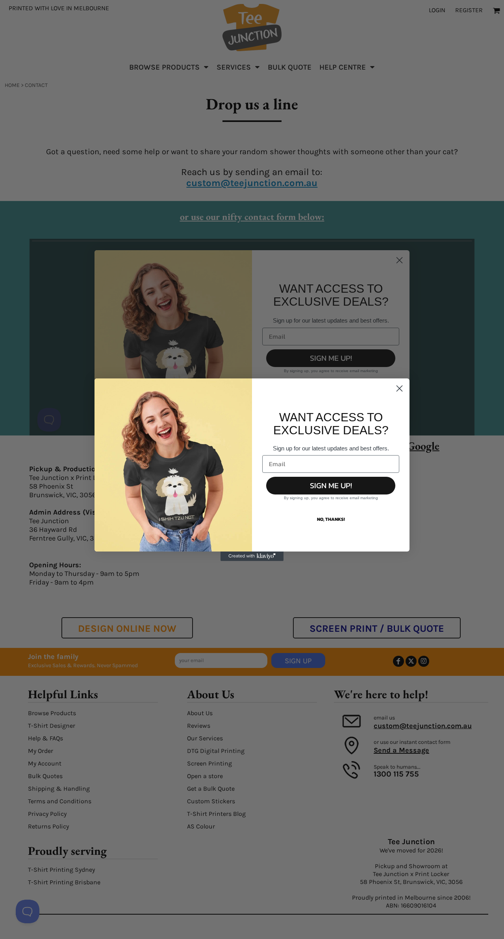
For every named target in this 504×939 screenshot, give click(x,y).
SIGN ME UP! (331, 485)
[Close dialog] (399, 388)
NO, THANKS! (331, 519)
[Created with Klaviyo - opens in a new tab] (252, 556)
